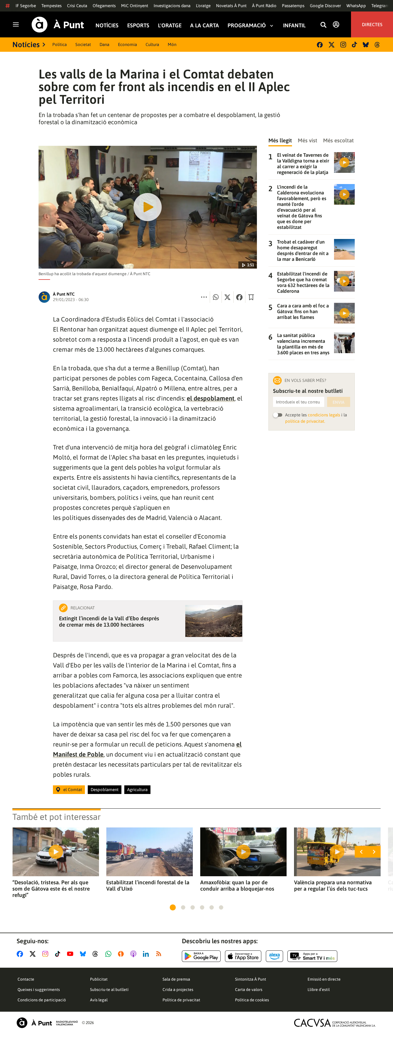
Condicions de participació (42, 1000)
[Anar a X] (34, 953)
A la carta (204, 25)
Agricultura (137, 789)
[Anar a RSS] (160, 953)
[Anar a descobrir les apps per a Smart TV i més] (312, 956)
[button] (173, 907)
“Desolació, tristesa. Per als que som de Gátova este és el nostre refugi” (51, 888)
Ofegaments (104, 5)
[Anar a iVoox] (122, 953)
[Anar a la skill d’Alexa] (274, 956)
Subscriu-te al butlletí (109, 989)
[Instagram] (343, 44)
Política (59, 44)
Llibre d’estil (319, 989)
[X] (332, 44)
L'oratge (203, 5)
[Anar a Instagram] (46, 953)
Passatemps (293, 5)
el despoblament (210, 398)
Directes (372, 24)
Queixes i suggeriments (39, 989)
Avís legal (99, 1000)
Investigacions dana (172, 5)
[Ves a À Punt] (58, 24)
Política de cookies (252, 1000)
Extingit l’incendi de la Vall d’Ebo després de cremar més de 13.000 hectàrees (109, 621)
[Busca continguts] (323, 25)
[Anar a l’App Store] (243, 956)
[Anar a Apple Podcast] (134, 953)
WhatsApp (356, 5)
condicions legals (324, 414)
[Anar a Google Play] (201, 956)
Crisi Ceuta (77, 5)
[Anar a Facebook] (21, 953)
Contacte (26, 979)
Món (172, 44)
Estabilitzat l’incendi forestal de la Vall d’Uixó (147, 885)
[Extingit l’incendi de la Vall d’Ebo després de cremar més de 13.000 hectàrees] (213, 621)
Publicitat (99, 979)
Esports (138, 25)
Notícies (107, 25)
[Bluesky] (366, 44)
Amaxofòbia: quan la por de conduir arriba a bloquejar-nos (237, 885)
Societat (83, 44)
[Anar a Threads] (97, 953)
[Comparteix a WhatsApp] (216, 297)
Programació (247, 25)
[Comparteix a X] (227, 297)
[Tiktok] (354, 44)
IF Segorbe (26, 5)
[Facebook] (320, 45)
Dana (104, 44)
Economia (127, 44)
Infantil (294, 25)
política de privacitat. (305, 421)
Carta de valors (248, 989)
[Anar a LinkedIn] (147, 953)
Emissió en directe (324, 979)
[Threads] (378, 44)
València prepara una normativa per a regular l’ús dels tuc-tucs (333, 885)
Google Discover (325, 5)
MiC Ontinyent (134, 5)
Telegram (380, 5)
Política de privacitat (181, 1000)
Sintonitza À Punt (250, 979)
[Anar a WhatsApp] (109, 953)
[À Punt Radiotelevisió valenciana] (47, 1022)
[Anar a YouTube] (71, 953)
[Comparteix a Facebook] (239, 297)
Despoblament (105, 789)
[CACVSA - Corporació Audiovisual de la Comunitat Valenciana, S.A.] (334, 1022)
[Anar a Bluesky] (84, 953)
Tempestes (51, 5)
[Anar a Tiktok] (59, 953)
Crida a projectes (178, 989)
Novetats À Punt (231, 5)
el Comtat (72, 789)
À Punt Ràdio (264, 5)
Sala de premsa (176, 979)
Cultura (152, 44)
